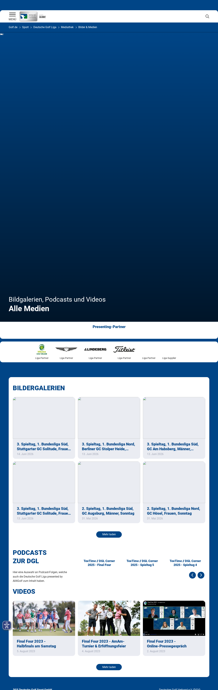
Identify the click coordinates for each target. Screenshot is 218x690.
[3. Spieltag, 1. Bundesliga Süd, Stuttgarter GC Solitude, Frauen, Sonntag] (44, 418)
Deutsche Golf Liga (44, 27)
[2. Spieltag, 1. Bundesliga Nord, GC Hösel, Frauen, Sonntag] (174, 482)
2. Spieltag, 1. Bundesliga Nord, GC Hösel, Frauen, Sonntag (173, 510)
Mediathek (67, 27)
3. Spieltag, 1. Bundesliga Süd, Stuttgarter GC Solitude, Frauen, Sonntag (44, 446)
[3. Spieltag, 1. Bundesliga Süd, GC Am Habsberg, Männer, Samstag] (174, 418)
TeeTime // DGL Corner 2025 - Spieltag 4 (185, 563)
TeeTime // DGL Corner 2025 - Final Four (99, 563)
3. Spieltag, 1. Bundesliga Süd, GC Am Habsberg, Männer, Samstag (173, 446)
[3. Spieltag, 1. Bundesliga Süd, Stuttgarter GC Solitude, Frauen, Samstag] (44, 482)
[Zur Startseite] (12, 15)
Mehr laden (109, 534)
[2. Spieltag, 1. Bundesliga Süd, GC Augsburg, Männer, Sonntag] (109, 482)
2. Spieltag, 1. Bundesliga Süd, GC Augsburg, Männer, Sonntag (108, 510)
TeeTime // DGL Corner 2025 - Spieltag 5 (142, 563)
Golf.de (13, 27)
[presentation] (192, 575)
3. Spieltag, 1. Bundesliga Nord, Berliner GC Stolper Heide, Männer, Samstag (108, 446)
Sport (25, 27)
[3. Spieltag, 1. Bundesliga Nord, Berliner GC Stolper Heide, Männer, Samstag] (109, 418)
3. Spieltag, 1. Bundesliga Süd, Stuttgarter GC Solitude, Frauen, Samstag (44, 511)
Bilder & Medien (87, 27)
